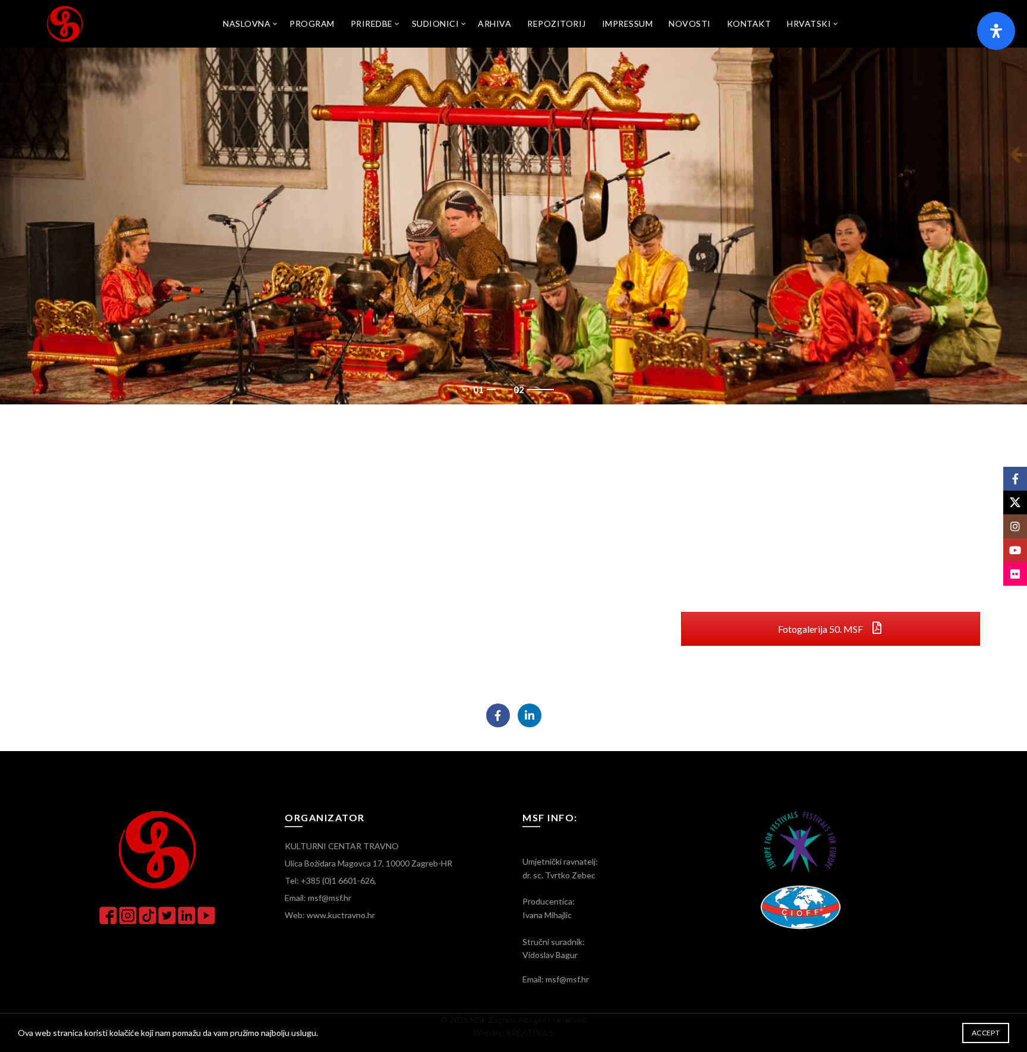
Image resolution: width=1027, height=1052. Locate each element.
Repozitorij (556, 23)
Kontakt (749, 23)
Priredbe (372, 23)
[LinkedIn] (529, 715)
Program (312, 23)
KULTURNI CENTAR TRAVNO (342, 846)
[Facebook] (498, 715)
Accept (986, 1032)
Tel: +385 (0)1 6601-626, (330, 880)
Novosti (690, 23)
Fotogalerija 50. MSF (821, 629)
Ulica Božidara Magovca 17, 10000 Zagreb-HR (368, 863)
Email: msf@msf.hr (318, 898)
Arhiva (494, 23)
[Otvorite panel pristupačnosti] (996, 31)
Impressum (627, 23)
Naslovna (246, 23)
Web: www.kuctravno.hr (330, 915)
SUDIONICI (435, 23)
